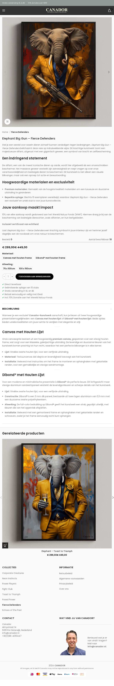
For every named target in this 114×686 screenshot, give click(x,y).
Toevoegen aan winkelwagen (34, 276)
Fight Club (7, 589)
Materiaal (7, 253)
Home (5, 132)
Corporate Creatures (13, 573)
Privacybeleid (66, 583)
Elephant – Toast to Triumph (57, 551)
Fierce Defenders (20, 132)
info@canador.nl (10, 632)
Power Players (9, 583)
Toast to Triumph (11, 594)
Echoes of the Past (12, 610)
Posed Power (8, 599)
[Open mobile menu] (4, 10)
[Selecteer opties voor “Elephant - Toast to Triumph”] (5, 545)
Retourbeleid (65, 573)
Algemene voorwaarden (71, 578)
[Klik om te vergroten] (7, 122)
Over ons (64, 589)
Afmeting (7, 264)
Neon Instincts (9, 578)
